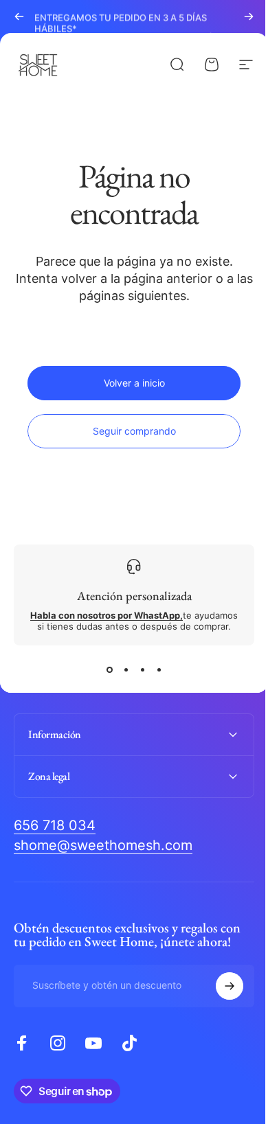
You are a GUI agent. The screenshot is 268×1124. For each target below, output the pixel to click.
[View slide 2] (126, 670)
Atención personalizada (134, 596)
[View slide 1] (109, 670)
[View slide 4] (158, 670)
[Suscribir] (219, 986)
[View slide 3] (142, 670)
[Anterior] (19, 16)
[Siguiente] (249, 16)
